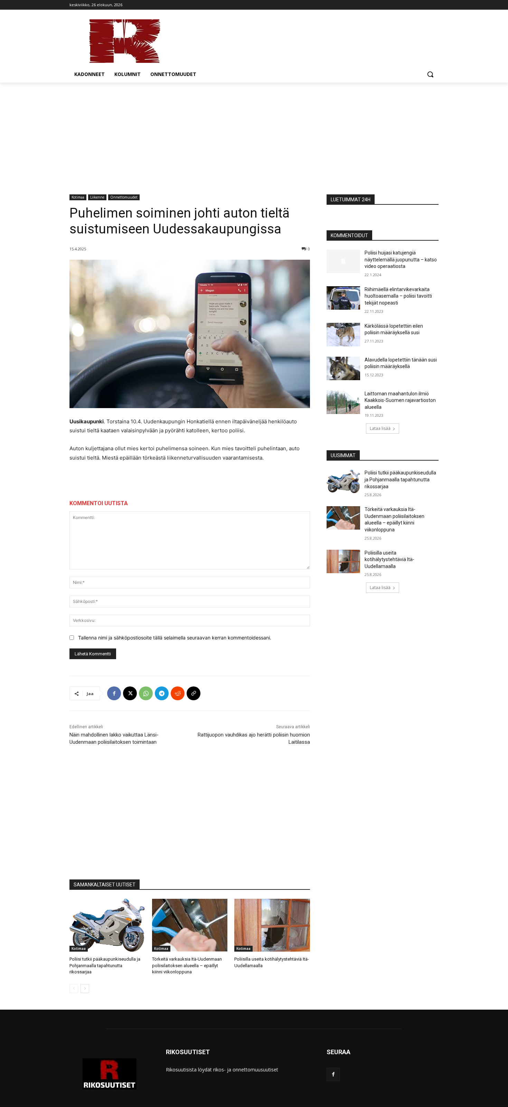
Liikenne (97, 197)
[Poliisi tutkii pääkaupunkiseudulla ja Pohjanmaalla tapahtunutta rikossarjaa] (107, 925)
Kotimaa (78, 197)
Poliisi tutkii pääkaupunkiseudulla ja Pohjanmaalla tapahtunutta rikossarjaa (104, 965)
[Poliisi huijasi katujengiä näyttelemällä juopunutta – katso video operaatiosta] (343, 261)
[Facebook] (114, 693)
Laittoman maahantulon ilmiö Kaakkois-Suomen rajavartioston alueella (400, 400)
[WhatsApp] (146, 693)
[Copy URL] (193, 693)
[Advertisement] (254, 134)
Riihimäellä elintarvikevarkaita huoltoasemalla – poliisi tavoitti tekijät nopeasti (398, 296)
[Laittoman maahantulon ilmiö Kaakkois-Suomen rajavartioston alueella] (343, 402)
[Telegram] (162, 693)
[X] (130, 693)
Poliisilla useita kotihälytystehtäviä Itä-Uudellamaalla (389, 559)
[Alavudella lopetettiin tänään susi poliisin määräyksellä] (343, 368)
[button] (430, 74)
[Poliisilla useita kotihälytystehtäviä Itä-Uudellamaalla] (272, 925)
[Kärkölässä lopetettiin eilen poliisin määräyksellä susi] (343, 334)
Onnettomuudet (124, 197)
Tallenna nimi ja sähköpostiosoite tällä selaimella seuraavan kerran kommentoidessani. (174, 638)
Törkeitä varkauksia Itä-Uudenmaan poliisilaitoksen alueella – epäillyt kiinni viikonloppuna (187, 965)
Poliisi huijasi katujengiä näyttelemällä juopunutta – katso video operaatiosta (401, 259)
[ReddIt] (178, 693)
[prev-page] (73, 988)
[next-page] (85, 988)
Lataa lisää (380, 428)
